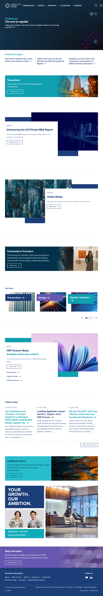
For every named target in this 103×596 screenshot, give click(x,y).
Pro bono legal (10, 580)
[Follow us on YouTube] (86, 578)
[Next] (96, 318)
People (41, 5)
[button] (96, 6)
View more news (88, 445)
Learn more (12, 367)
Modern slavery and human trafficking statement (51, 587)
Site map (70, 587)
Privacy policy (84, 591)
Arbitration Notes (13, 380)
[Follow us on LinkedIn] (91, 578)
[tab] (86, 318)
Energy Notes (11, 372)
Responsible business (36, 580)
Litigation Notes (12, 376)
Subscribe (46, 577)
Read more (52, 206)
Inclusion (22, 580)
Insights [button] (52, 5)
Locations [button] (65, 5)
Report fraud (94, 591)
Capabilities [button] (28, 5)
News (7, 577)
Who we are (16, 577)
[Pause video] (95, 41)
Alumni (26, 577)
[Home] (13, 6)
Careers (78, 5)
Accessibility (78, 587)
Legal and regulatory (90, 587)
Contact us (36, 577)
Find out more (13, 142)
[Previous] (82, 318)
